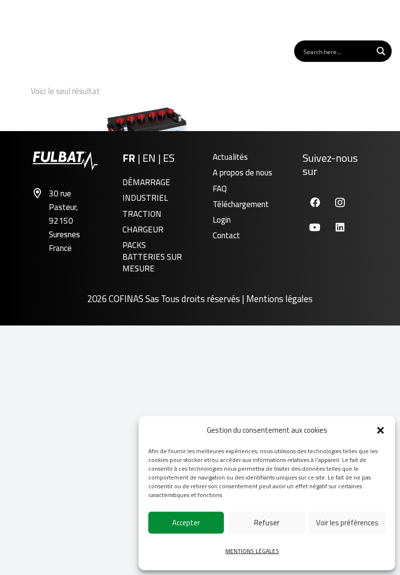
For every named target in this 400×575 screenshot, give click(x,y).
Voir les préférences (347, 522)
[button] (380, 430)
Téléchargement (241, 204)
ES (169, 158)
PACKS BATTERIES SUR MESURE (152, 257)
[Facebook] (314, 202)
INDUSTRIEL (145, 198)
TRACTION (141, 214)
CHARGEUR (142, 229)
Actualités (230, 157)
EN (150, 158)
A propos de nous (242, 172)
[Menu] (380, 19)
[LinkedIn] (339, 227)
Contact (226, 235)
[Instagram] (339, 202)
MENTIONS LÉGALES (252, 551)
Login (222, 219)
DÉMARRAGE (146, 182)
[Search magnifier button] (381, 51)
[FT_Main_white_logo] (38, 19)
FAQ (220, 188)
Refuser (267, 522)
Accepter (186, 522)
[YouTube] (314, 227)
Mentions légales (279, 299)
